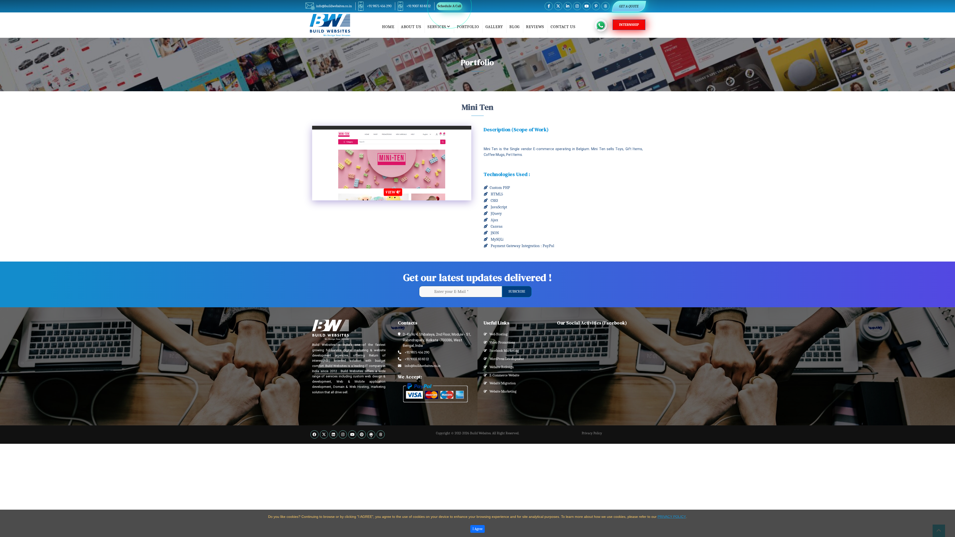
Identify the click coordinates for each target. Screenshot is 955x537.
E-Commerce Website (503, 375)
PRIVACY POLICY (672, 517)
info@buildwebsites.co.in (334, 6)
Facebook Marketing (503, 351)
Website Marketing (501, 391)
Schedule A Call (449, 6)
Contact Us (563, 26)
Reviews (535, 26)
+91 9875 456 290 (379, 6)
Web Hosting (497, 334)
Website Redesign (500, 367)
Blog (514, 26)
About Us (411, 26)
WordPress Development (505, 359)
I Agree (477, 529)
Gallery (494, 26)
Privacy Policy (592, 433)
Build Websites (480, 433)
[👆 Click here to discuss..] (604, 25)
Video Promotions (501, 342)
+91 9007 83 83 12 (418, 6)
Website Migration (501, 383)
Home (388, 26)
